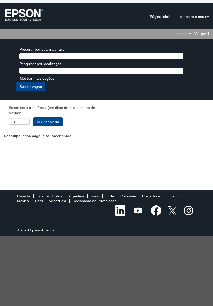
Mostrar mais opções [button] (37, 78)
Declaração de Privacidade (94, 201)
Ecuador (173, 196)
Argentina (76, 196)
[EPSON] (24, 15)
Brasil (94, 196)
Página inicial (160, 17)
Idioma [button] (182, 34)
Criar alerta (49, 122)
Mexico (23, 201)
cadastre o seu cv (194, 17)
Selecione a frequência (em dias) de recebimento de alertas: (52, 110)
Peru (39, 201)
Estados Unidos (49, 196)
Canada (23, 196)
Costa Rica (151, 196)
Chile (110, 196)
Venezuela (57, 201)
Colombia (128, 196)
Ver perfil (201, 34)
